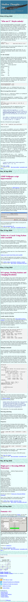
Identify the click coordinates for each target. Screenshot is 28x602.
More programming (15, 549)
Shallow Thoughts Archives (6, 573)
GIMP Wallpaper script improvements (10, 177)
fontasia (18, 514)
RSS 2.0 (7, 579)
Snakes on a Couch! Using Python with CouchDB (11, 255)
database (19, 262)
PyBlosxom (8, 600)
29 (5, 569)
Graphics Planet (4, 595)
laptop (9, 455)
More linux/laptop (14, 456)
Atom (11, 579)
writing (4, 262)
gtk (13, 226)
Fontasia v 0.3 (6, 511)
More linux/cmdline (15, 167)
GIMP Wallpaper (15, 187)
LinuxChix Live (4, 591)
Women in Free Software (6, 594)
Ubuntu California (5, 596)
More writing (13, 263)
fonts (4, 547)
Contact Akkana (6, 587)
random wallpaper (6, 398)
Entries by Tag (3, 575)
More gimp (13, 227)
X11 (7, 455)
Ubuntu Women (4, 593)
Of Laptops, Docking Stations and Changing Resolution (13, 273)
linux (4, 166)
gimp (4, 226)
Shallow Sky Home (7, 585)
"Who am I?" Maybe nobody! (12, 21)
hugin (20, 500)
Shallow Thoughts (4, 572)
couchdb (23, 262)
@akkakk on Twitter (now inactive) (10, 584)
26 (0, 569)
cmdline (7, 166)
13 (2, 566)
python (8, 262)
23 (7, 568)
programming (9, 226)
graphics (11, 500)
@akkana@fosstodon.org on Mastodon (11, 581)
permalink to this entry (21, 227)
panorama (16, 500)
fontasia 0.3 (8, 545)
